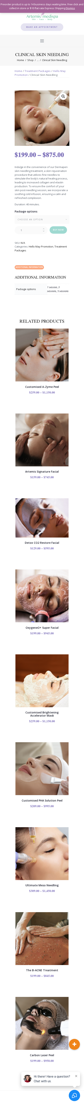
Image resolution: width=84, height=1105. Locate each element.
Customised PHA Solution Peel (42, 800)
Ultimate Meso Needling (42, 885)
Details (42, 361)
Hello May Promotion (41, 246)
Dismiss (70, 8)
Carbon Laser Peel (42, 1055)
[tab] (29, 267)
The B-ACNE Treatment (42, 970)
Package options (26, 211)
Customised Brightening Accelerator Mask (42, 714)
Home (20, 60)
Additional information (29, 267)
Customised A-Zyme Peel (42, 386)
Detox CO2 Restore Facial (42, 542)
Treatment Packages (38, 71)
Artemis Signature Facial (42, 471)
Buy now (58, 229)
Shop (30, 60)
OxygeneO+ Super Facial (42, 627)
